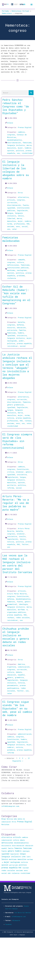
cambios (21, 132)
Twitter (25, 544)
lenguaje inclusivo (16, 145)
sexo (18, 226)
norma (9, 224)
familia (22, 330)
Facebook (8, 924)
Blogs (3, 819)
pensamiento (12, 685)
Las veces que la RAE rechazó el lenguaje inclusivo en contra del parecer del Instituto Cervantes (17, 564)
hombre (21, 333)
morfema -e (23, 609)
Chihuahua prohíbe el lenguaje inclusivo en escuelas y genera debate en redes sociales (15, 637)
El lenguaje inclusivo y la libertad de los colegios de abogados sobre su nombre (15, 170)
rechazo (28, 421)
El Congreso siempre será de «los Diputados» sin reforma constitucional (17, 441)
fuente (26, 205)
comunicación (24, 667)
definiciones (13, 265)
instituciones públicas (18, 268)
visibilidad (27, 153)
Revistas (5, 824)
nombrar (28, 148)
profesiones (19, 224)
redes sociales (23, 617)
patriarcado (13, 865)
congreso (11, 135)
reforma (10, 488)
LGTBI (24, 857)
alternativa (23, 197)
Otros (20, 193)
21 (29, 758)
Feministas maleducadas (11, 239)
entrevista (12, 330)
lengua (10, 213)
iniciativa (22, 335)
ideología (23, 604)
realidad (25, 868)
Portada (5, 11)
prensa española (24, 343)
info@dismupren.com (10, 806)
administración (25, 734)
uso (18, 153)
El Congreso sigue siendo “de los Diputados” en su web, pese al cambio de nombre (17, 708)
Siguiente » (17, 761)
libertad (11, 218)
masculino (11, 148)
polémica (11, 750)
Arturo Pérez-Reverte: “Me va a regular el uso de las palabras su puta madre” (15, 502)
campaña (21, 259)
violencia (11, 278)
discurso (11, 327)
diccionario (6, 845)
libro (28, 857)
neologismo (22, 270)
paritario (11, 485)
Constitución (23, 469)
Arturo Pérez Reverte (17, 594)
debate (19, 672)
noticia (10, 418)
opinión (10, 150)
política (20, 150)
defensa (20, 325)
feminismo (27, 143)
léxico (21, 216)
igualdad (11, 208)
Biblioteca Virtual (20, 11)
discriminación (14, 143)
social (25, 226)
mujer (20, 148)
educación (21, 327)
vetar (14, 229)
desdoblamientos (14, 140)
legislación (22, 210)
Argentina (11, 667)
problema (21, 275)
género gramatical (15, 405)
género (29, 472)
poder (21, 341)
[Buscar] (31, 92)
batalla (21, 322)
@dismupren (16, 920)
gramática (19, 677)
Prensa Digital (25, 127)
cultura (20, 262)
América (21, 664)
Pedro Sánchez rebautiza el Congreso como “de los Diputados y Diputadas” (15, 106)
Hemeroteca (7, 13)
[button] (31, 4)
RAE (28, 224)
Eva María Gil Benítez (23, 912)
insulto (22, 536)
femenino (27, 402)
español (21, 675)
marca (29, 145)
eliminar (20, 472)
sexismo (10, 226)
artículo (11, 200)
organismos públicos (16, 612)
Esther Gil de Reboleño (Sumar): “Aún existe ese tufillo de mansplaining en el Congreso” (16, 295)
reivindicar (12, 346)
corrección (12, 202)
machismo (11, 270)
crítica (10, 472)
